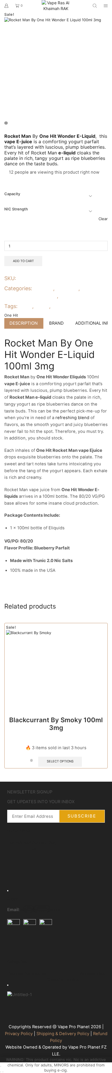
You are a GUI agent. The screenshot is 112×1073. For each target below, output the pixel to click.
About (25, 842)
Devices (15, 973)
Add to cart (23, 261)
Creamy (43, 288)
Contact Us (39, 845)
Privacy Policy (19, 1033)
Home (13, 842)
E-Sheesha (55, 976)
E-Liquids (67, 288)
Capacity (12, 193)
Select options (60, 761)
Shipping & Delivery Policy (62, 1033)
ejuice (25, 306)
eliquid (41, 306)
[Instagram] (30, 945)
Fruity (67, 296)
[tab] (23, 323)
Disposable (35, 973)
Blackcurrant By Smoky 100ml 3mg (56, 723)
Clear (103, 218)
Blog (51, 842)
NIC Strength (16, 209)
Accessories (92, 973)
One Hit (60, 306)
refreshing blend (72, 417)
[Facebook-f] (14, 945)
